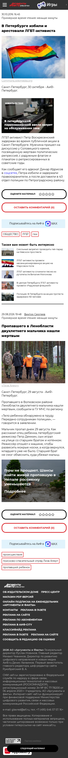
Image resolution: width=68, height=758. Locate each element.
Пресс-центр (50, 592)
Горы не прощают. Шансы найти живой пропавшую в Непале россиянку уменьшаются (30, 477)
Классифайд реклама (19, 629)
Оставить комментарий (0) (34, 207)
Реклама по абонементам (22, 619)
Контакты (10, 609)
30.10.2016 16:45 (11, 14)
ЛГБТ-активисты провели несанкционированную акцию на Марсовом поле (35, 263)
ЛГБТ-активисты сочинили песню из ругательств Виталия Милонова (36, 273)
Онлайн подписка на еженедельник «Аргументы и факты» (30, 603)
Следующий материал (32, 748)
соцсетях (10, 173)
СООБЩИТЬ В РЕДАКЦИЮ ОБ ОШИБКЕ (29, 639)
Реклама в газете (33, 609)
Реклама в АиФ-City (17, 624)
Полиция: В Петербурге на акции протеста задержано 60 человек (40, 295)
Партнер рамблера (33, 741)
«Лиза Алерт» (10, 385)
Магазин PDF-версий (18, 596)
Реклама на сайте (16, 614)
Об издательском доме (20, 592)
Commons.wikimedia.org (17, 80)
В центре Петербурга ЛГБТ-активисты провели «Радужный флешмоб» (37, 284)
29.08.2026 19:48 (11, 314)
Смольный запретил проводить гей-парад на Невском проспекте (40, 250)
